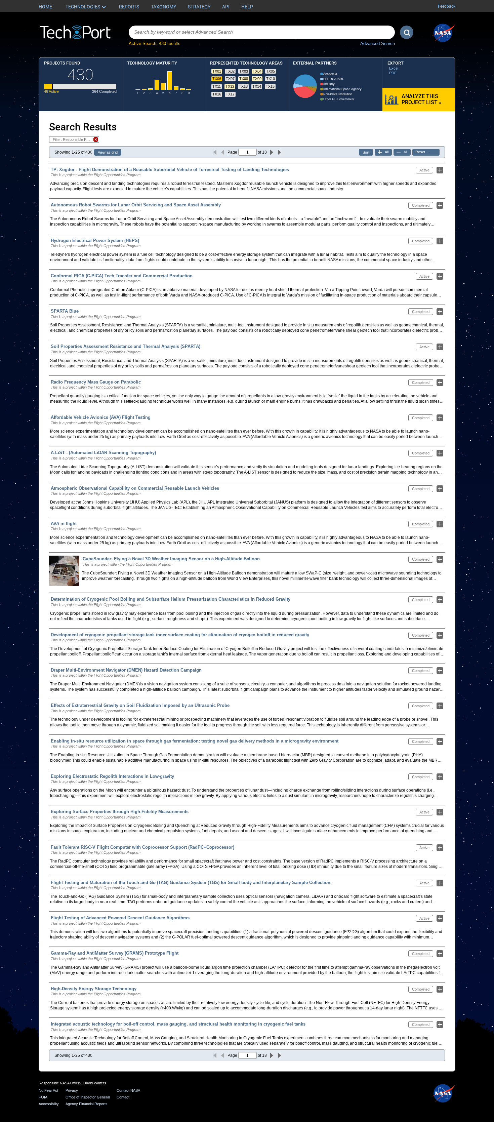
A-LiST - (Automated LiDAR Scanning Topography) (103, 452)
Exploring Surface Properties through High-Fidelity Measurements (120, 811)
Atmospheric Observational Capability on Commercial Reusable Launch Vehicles (135, 488)
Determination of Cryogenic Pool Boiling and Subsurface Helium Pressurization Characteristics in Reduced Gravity (170, 599)
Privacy (72, 1090)
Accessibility (49, 1104)
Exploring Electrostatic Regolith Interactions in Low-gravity (112, 776)
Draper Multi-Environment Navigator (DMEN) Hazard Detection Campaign (126, 670)
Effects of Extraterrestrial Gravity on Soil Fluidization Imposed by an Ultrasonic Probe (140, 705)
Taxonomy (163, 6)
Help (247, 6)
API (226, 6)
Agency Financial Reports (87, 1104)
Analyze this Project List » (422, 99)
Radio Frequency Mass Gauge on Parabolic (96, 382)
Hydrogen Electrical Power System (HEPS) (95, 240)
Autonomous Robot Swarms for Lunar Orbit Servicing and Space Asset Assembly (136, 204)
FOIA (43, 1097)
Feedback (446, 6)
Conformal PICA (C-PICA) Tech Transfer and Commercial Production (122, 275)
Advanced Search (377, 43)
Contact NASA (128, 1090)
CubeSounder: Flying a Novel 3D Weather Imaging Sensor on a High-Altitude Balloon (171, 558)
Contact (123, 1097)
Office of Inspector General (88, 1097)
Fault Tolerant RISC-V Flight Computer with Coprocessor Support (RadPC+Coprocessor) (142, 847)
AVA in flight (64, 523)
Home (45, 6)
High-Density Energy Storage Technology (93, 988)
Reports (129, 6)
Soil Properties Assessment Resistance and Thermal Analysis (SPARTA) (125, 346)
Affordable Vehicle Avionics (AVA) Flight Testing (101, 417)
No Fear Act (48, 1090)
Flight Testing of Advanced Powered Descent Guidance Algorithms (120, 917)
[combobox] (262, 32)
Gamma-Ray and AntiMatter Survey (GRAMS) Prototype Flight (114, 953)
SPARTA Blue (65, 311)
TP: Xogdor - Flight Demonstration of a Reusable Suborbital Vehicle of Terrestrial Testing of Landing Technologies (170, 169)
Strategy (199, 6)
